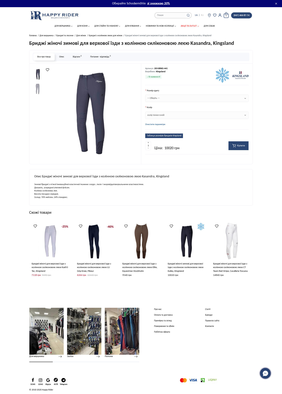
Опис (61, 57)
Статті (207, 309)
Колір (149, 107)
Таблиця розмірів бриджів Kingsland (164, 135)
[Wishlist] (47, 70)
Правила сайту (212, 321)
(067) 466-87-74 (242, 15)
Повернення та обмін (164, 326)
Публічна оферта (162, 332)
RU (202, 15)
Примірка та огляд (163, 321)
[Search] (188, 15)
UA (196, 15)
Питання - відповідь (100, 56)
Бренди (208, 315)
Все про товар (44, 57)
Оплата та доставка (163, 315)
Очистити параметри (155, 124)
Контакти (209, 326)
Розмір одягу (153, 90)
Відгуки (77, 56)
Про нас (158, 309)
